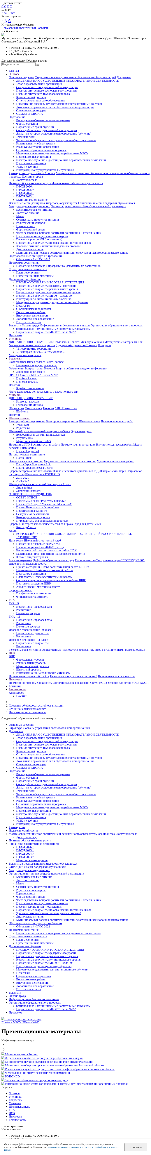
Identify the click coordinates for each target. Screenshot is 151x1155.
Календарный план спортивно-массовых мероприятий (50, 553)
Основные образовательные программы (41, 150)
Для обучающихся (92, 342)
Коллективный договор (31, 97)
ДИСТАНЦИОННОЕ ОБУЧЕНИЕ (31, 342)
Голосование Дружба (29, 404)
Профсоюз (15, 335)
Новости (74, 342)
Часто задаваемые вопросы (26, 391)
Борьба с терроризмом (30, 388)
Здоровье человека (20, 590)
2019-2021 (22, 477)
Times (11, 13)
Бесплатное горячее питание (34, 209)
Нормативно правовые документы (38, 543)
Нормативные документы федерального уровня (46, 285)
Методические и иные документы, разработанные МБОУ (52, 153)
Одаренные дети (81, 431)
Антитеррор (16, 692)
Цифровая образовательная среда (53, 560)
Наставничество (85, 560)
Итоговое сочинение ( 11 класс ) (29, 639)
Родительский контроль (31, 222)
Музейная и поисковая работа (115, 461)
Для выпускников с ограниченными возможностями (112, 649)
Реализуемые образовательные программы (43, 120)
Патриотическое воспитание (27, 454)
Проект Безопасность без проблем (37, 507)
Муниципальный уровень (32, 666)
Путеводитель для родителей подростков (42, 520)
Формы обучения (27, 123)
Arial (4, 13)
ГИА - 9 (14, 603)
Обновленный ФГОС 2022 (33, 259)
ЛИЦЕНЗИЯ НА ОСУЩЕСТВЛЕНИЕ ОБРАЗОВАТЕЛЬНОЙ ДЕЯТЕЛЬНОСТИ (67, 80)
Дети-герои (16, 540)
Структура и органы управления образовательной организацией (75, 77)
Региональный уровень (30, 662)
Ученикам (15, 338)
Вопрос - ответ (34, 368)
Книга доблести (26, 527)
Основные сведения (21, 77)
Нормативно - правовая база (34, 606)
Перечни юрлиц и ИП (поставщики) (39, 239)
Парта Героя (23, 457)
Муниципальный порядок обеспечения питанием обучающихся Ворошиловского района (72, 252)
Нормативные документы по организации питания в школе (53, 242)
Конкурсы (104, 345)
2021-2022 (22, 480)
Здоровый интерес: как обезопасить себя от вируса (41, 523)
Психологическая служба (117, 421)
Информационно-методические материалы (43, 672)
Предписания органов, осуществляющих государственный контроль (59, 103)
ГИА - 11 (14, 616)
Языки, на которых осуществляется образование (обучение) (53, 133)
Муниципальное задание (32, 199)
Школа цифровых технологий (28, 484)
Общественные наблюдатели (60, 649)
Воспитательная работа (30, 312)
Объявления (61, 342)
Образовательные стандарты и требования (35, 256)
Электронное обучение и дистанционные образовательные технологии (61, 160)
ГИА (12, 600)
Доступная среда (26, 179)
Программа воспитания (31, 163)
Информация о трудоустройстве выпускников (45, 169)
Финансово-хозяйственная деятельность (77, 183)
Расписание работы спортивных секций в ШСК (46, 550)
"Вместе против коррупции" (34, 348)
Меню (20, 216)
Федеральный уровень (30, 659)
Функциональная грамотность (28, 269)
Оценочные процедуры (31, 110)
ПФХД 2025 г (25, 189)
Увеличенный (27, 27)
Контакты (15, 686)
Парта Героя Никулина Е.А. (33, 464)
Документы (124, 77)
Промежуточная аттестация (33, 156)
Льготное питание (27, 212)
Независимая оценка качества (116, 676)
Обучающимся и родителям (33, 308)
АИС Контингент (66, 408)
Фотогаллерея (17, 361)
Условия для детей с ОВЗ (123, 682)
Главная (14, 70)
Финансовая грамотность (32, 596)
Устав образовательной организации (39, 83)
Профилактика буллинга (31, 510)
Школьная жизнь (19, 418)
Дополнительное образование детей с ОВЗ (80, 682)
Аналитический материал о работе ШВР (41, 586)
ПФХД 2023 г (25, 196)
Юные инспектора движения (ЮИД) (76, 471)
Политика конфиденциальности (36, 365)
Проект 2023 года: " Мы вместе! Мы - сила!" (44, 504)
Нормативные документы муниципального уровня (48, 292)
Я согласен (136, 1147)
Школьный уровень (28, 669)
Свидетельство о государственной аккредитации (47, 87)
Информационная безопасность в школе (65, 325)
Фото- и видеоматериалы (32, 557)
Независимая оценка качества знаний (73, 676)
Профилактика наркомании (33, 593)
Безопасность (17, 689)
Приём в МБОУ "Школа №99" (20, 1022)
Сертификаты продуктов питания (37, 219)
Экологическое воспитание (26, 461)
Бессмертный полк (59, 484)
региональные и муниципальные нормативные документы (53, 328)
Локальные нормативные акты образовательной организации (55, 107)
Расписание (23, 610)
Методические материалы (120, 342)
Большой (42, 27)
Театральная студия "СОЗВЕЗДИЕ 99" (120, 560)
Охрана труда (30, 325)
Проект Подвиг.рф (27, 451)
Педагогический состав (40, 173)
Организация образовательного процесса (117, 325)
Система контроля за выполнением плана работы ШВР (51, 580)
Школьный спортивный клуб (42, 540)
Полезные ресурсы (28, 613)
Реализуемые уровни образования (37, 146)
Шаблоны (22, 411)
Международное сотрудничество (29, 206)
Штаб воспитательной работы (28, 563)
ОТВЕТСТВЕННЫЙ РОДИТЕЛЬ (30, 494)
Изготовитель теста (28, 322)
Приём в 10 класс (27, 381)
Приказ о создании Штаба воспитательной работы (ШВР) (52, 566)
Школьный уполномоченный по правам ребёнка (39, 431)
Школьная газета (89, 421)
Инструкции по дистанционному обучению (43, 299)
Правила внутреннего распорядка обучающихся (46, 90)
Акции (13, 530)
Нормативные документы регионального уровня (47, 289)
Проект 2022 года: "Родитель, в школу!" (41, 500)
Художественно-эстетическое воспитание (70, 461)
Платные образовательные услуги (30, 183)
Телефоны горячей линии (25, 649)
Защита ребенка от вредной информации (81, 368)
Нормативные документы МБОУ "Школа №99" (46, 332)
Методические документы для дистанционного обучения (52, 302)
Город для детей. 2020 (87, 523)
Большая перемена (20, 560)
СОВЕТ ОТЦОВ (26, 497)
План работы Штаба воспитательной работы (44, 576)
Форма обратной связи (30, 229)
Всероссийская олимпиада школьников (41, 434)
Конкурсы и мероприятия (62, 421)
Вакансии (15, 325)
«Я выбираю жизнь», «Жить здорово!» (40, 351)
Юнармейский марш (113, 471)
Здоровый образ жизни (30, 371)
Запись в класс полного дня (60, 391)
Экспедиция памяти (28, 490)
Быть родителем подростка (33, 517)
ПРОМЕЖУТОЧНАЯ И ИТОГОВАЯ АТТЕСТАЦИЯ (50, 282)
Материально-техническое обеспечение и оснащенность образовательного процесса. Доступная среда (73, 833)
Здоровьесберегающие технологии (30, 471)
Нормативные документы (32, 633)
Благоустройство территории (27, 421)
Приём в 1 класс (26, 378)
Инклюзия (15, 679)
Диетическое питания (29, 249)
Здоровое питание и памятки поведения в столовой (48, 246)
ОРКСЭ (14, 375)
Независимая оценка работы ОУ (29, 676)
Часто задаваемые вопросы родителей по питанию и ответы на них (58, 232)
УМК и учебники (27, 166)
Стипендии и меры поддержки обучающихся (106, 203)
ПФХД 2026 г (25, 186)
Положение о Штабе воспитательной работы (44, 570)
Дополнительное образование (35, 318)
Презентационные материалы (35, 275)
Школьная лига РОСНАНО (42, 474)
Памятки (91, 345)
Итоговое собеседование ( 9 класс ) (31, 629)
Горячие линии (25, 226)
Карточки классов (27, 401)
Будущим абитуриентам (71, 345)
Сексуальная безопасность (32, 514)
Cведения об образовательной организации (36, 705)
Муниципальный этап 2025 (33, 441)
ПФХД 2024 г (25, 193)
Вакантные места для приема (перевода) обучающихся (43, 203)
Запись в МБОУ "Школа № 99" (39, 375)
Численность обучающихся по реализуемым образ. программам (56, 140)
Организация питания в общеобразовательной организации (88, 206)
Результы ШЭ (24, 437)
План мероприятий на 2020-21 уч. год (40, 547)
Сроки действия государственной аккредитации (46, 130)
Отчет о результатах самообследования (40, 100)
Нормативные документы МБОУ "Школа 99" (44, 295)
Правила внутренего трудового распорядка (43, 93)
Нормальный (9, 27)
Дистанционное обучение (25, 279)
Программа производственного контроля (42, 236)
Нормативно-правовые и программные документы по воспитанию (58, 265)
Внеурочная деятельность (32, 315)
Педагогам (23, 305)
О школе (14, 74)
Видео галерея (36, 361)
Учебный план (25, 136)
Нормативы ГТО (19, 444)
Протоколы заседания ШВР (33, 583)
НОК (12, 653)
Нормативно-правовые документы (30, 682)
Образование (17, 117)
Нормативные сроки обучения (35, 126)
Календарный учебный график (35, 143)
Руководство (17, 173)
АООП (144, 682)
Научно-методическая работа (114, 444)
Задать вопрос (55, 361)
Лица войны (24, 487)
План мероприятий (28, 272)
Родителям (15, 358)
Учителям (15, 394)
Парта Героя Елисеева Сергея (34, 467)
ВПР (12, 656)
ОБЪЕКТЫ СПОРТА (29, 113)
